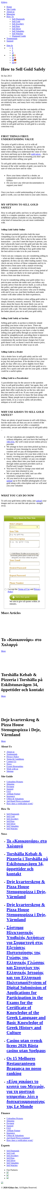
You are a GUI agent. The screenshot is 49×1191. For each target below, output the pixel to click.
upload (9, 481)
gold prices (36, 154)
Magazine (11, 14)
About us (10, 12)
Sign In (10, 45)
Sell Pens (16, 26)
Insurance (11, 796)
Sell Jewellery (18, 24)
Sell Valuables (18, 31)
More (3, 651)
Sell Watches (17, 33)
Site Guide (11, 9)
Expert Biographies (15, 766)
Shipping (10, 784)
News (9, 764)
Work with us (12, 769)
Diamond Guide (19, 36)
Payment (10, 786)
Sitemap (10, 771)
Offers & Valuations (15, 799)
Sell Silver (16, 29)
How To (10, 16)
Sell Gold (16, 21)
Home (9, 7)
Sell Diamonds (18, 19)
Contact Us (11, 761)
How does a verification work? (20, 803)
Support (10, 41)
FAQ (9, 791)
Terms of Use (24, 589)
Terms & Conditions (15, 759)
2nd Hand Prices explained (18, 801)
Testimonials (12, 38)
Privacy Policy (13, 756)
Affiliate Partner (13, 794)
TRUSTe (10, 442)
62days (4, 2)
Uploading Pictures (15, 782)
